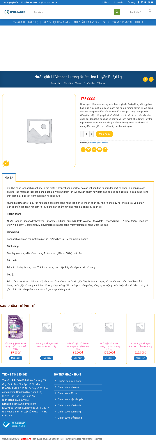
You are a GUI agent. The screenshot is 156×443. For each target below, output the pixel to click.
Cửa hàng (131, 2)
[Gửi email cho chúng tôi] (149, 2)
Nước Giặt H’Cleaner (95, 83)
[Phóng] (6, 163)
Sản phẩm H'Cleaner (73, 83)
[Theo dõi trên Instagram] (142, 2)
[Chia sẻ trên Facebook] (83, 149)
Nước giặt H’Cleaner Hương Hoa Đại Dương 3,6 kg (109, 346)
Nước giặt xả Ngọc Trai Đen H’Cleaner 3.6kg (47, 345)
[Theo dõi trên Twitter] (145, 2)
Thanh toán (118, 2)
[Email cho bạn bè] (94, 149)
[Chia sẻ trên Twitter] (88, 149)
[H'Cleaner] (15, 12)
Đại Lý (106, 22)
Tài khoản (105, 2)
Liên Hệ (139, 22)
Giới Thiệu (33, 22)
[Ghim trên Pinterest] (99, 149)
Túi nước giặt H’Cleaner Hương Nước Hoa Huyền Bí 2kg (15, 346)
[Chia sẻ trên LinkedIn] (105, 149)
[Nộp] (117, 12)
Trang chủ (55, 83)
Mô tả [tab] (9, 177)
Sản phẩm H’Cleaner (85, 22)
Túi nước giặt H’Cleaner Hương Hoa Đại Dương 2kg (78, 346)
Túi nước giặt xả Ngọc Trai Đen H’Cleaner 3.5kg (140, 345)
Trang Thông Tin (122, 22)
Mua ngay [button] (15, 358)
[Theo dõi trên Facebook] (139, 2)
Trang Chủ (19, 22)
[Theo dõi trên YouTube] (152, 2)
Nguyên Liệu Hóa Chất (55, 22)
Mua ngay (104, 134)
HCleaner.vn (25, 439)
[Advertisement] (78, 48)
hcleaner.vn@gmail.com (23, 403)
